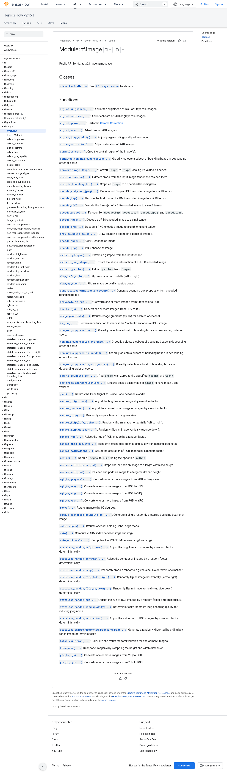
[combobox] (150, 4)
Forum (55, 733)
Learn (58, 4)
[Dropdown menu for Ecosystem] (106, 4)
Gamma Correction (111, 123)
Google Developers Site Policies (128, 696)
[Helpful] (179, 40)
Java (51, 22)
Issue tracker (147, 728)
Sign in (219, 4)
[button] (23, 63)
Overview (10, 22)
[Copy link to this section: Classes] (78, 77)
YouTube (57, 750)
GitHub (204, 4)
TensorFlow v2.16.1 (19, 15)
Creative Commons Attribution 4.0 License (148, 693)
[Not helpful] (184, 40)
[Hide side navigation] (42, 766)
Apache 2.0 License (81, 696)
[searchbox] (23, 34)
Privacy (67, 765)
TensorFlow (65, 40)
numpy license (108, 700)
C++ (39, 22)
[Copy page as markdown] (117, 50)
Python (27, 22)
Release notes (148, 733)
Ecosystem (95, 4)
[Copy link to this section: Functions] (81, 100)
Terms (55, 765)
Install (44, 4)
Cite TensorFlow (148, 750)
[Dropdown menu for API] (81, 4)
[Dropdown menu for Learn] (66, 4)
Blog (54, 728)
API (75, 4)
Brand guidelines (149, 745)
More (117, 4)
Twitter (56, 745)
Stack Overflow (148, 739)
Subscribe (184, 765)
